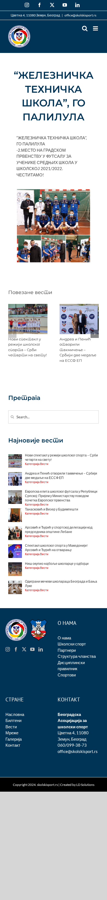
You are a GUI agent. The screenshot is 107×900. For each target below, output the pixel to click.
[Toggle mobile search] (85, 28)
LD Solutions (85, 785)
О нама (64, 637)
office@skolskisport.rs (80, 15)
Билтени (13, 720)
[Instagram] (7, 649)
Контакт (12, 745)
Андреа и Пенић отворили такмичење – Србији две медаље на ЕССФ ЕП (78, 350)
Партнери (67, 650)
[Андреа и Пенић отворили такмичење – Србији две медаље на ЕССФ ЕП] (79, 306)
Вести (11, 726)
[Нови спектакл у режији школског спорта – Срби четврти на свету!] (27, 306)
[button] (12, 334)
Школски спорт (72, 643)
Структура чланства (77, 656)
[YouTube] (32, 649)
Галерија (13, 739)
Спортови (67, 674)
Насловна (14, 714)
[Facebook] (16, 649)
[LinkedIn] (40, 649)
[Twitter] (24, 649)
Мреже (11, 732)
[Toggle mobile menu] (96, 28)
